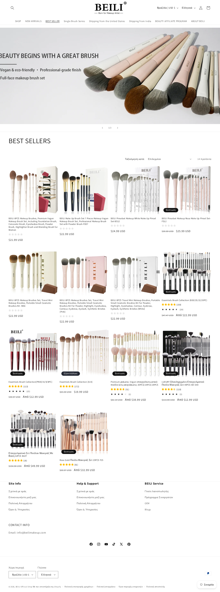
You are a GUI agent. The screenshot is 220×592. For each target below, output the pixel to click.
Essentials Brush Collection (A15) (76, 382)
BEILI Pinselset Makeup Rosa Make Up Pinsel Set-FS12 (186, 220)
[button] (12, 8)
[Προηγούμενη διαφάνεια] (102, 128)
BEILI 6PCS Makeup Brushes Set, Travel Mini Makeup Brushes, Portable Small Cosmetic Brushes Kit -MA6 (30, 303)
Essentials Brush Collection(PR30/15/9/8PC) (30, 382)
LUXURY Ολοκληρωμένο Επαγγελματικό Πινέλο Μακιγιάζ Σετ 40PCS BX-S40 (183, 383)
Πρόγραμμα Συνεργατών (159, 497)
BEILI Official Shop (24, 586)
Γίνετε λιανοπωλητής (157, 491)
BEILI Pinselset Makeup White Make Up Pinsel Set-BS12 (133, 220)
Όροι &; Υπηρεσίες (19, 509)
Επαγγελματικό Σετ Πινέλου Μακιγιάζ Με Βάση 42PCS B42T (31, 455)
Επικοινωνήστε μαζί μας (22, 497)
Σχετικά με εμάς (17, 491)
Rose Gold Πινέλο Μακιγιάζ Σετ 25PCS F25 (81, 460)
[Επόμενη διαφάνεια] (117, 128)
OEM (147, 503)
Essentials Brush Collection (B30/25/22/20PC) (184, 300)
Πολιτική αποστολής (155, 586)
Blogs (148, 509)
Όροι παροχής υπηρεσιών (131, 586)
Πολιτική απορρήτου (106, 586)
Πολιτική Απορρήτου (20, 503)
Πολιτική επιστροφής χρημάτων (79, 586)
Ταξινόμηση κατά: (134, 159)
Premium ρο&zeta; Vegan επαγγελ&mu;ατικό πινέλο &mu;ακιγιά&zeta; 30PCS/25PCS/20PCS (134, 383)
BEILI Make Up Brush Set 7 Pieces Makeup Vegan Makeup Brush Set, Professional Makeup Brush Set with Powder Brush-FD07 (84, 221)
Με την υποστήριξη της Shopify (47, 586)
